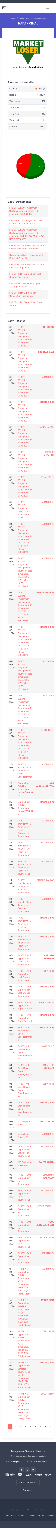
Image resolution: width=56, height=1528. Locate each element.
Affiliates (21, 1515)
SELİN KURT (48, 971)
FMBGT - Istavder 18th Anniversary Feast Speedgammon (25, 770)
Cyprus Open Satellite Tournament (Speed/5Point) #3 (25, 789)
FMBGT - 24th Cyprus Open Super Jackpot (25, 1005)
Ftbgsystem (39, 1510)
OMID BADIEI (48, 1046)
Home (13, 18)
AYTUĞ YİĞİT (47, 1300)
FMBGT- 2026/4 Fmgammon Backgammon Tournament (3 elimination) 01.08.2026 (23, 211)
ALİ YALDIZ (48, 327)
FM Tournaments (27, 1482)
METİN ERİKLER (47, 730)
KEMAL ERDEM (47, 477)
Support (32, 1515)
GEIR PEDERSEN (46, 1002)
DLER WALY (48, 695)
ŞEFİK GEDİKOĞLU (45, 1206)
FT (4, 7)
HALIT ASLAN (47, 661)
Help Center (10, 1515)
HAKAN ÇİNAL (47, 377)
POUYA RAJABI (46, 1162)
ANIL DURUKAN (46, 1027)
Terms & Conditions (46, 1515)
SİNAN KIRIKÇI (47, 1394)
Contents (27, 1490)
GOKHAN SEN (47, 1253)
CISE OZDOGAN (46, 1121)
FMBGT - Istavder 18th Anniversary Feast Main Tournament (24, 848)
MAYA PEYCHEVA (45, 592)
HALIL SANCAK (47, 1237)
